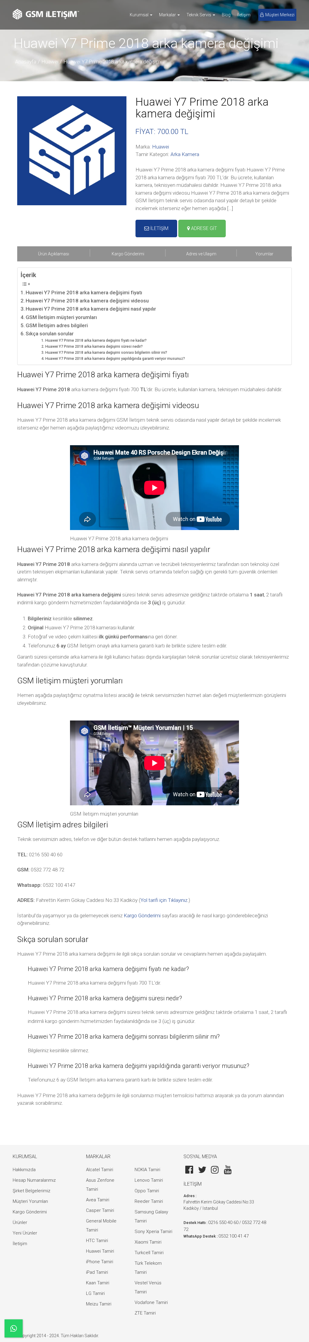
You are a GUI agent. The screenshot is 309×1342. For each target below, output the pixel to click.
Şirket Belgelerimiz (31, 1190)
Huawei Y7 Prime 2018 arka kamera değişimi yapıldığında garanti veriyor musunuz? (115, 358)
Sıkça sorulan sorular (50, 334)
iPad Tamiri (97, 1272)
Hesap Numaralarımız (34, 1180)
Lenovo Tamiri (149, 1180)
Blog (226, 14)
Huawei (49, 62)
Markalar (168, 14)
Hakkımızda (24, 1169)
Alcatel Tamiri (99, 1169)
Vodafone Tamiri (151, 1302)
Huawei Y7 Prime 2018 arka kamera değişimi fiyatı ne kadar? (95, 340)
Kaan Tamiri (97, 1283)
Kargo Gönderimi (142, 915)
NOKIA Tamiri (147, 1169)
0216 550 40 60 (223, 1222)
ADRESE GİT (203, 228)
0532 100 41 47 (233, 1236)
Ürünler (20, 1222)
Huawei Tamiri (100, 1251)
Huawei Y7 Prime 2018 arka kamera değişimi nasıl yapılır (91, 309)
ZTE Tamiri (145, 1313)
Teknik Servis (199, 14)
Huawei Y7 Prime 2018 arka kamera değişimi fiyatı (84, 292)
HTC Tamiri (97, 1240)
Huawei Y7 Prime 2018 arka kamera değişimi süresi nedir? (93, 346)
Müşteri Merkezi (280, 14)
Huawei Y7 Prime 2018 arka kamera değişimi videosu (87, 301)
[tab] (53, 253)
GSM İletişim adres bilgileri (57, 325)
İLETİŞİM (158, 228)
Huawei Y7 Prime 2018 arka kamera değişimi (112, 62)
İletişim (243, 14)
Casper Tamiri (100, 1210)
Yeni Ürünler (25, 1233)
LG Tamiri (95, 1293)
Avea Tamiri (97, 1200)
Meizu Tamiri (98, 1304)
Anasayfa (25, 62)
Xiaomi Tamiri (148, 1242)
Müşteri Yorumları (30, 1201)
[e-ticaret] (46, 14)
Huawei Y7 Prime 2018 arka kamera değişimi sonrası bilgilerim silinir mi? (106, 352)
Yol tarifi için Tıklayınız (163, 900)
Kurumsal (139, 14)
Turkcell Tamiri (149, 1252)
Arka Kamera (184, 154)
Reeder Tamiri (149, 1201)
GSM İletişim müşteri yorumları (61, 317)
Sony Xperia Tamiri (153, 1231)
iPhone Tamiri (99, 1261)
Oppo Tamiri (147, 1190)
